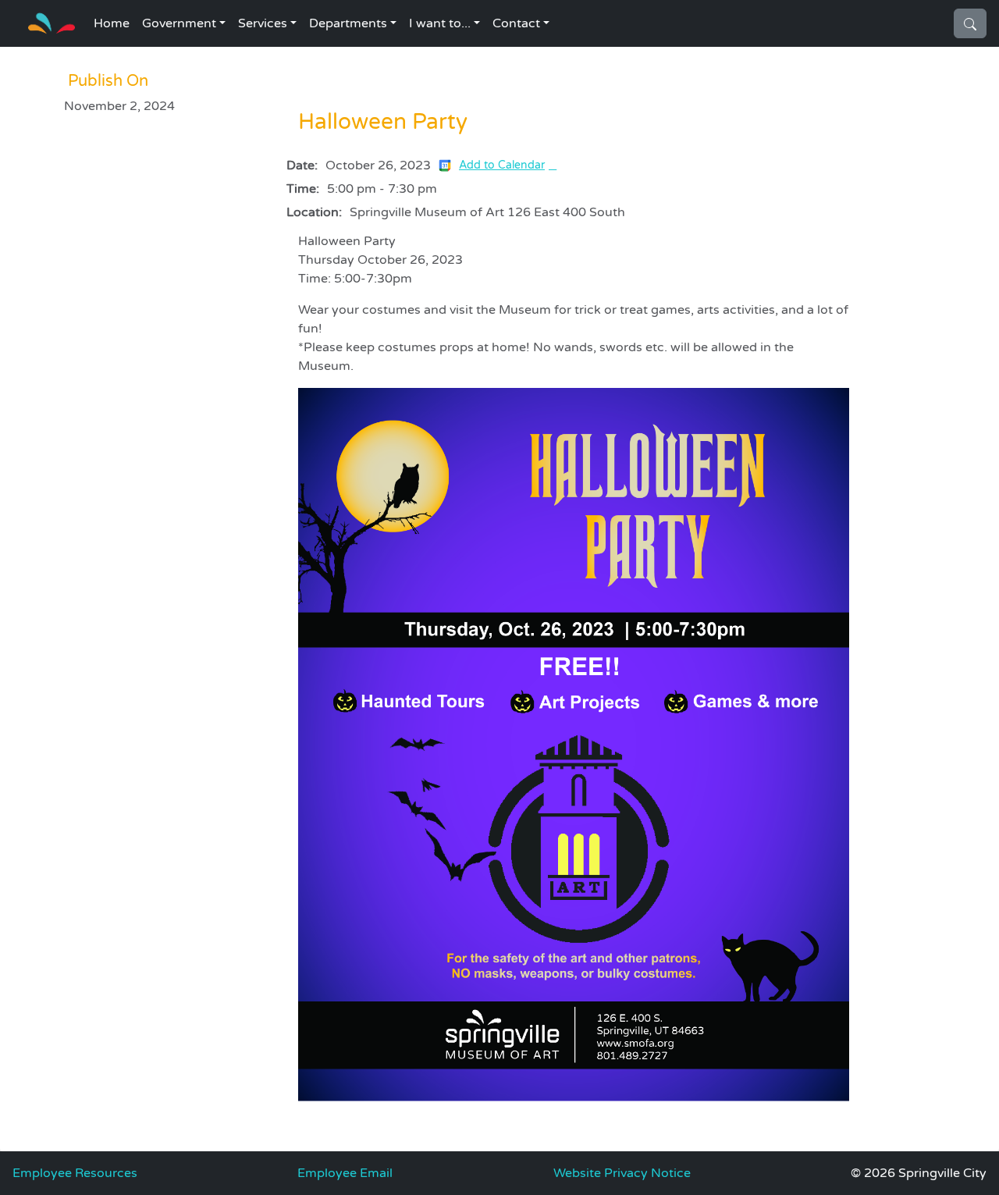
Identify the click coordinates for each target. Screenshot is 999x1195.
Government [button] (179, 23)
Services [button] (262, 23)
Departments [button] (348, 23)
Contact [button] (516, 23)
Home (112, 23)
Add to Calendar (502, 165)
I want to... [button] (440, 23)
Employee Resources (74, 1173)
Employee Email (345, 1173)
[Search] (970, 23)
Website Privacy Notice (622, 1173)
